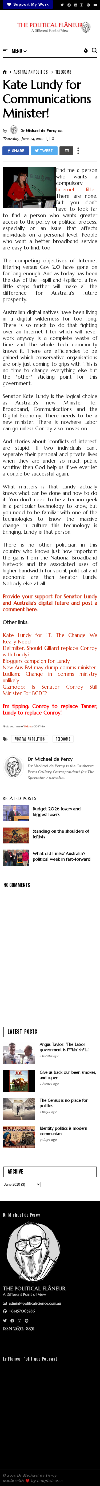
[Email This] (66, 150)
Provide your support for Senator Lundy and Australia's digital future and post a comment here (50, 602)
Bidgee (28, 726)
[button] (19, 51)
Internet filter (76, 189)
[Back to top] (87, 1473)
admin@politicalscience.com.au (34, 1303)
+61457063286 (21, 1311)
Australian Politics (31, 71)
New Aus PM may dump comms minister (49, 667)
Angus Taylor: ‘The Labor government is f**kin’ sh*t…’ (64, 1047)
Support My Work (31, 4)
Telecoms (63, 71)
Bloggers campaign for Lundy (36, 661)
